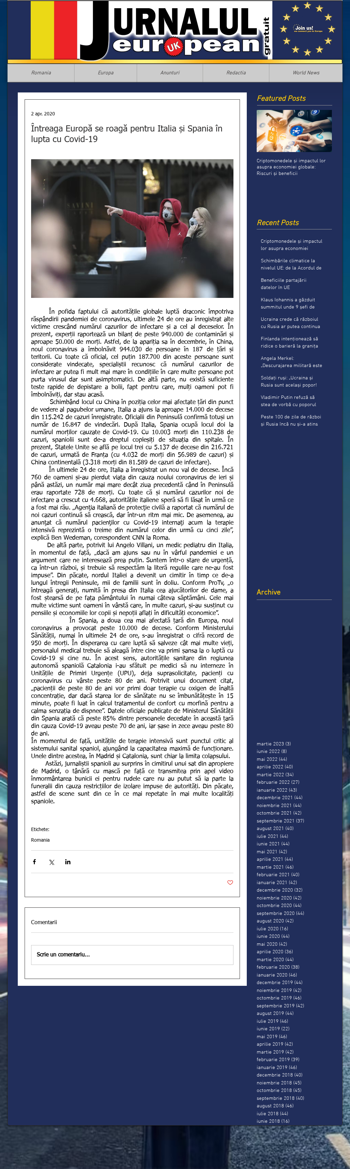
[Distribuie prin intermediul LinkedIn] (68, 861)
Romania (40, 840)
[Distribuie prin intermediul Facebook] (34, 861)
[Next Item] (321, 131)
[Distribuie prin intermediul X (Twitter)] (51, 861)
